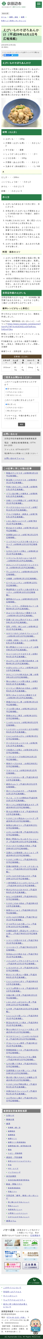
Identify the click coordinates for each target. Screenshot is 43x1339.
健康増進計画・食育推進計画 (19, 1146)
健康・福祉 (13, 17)
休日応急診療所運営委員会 (18, 1180)
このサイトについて (12, 1288)
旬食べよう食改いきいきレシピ (13, 21)
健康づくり (12, 1138)
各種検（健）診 (14, 1127)
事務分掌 (10, 1120)
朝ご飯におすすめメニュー (18, 1202)
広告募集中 (35, 1235)
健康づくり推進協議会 (17, 1142)
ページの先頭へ (34, 1283)
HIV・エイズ (13, 1168)
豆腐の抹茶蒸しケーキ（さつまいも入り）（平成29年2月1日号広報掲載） (22, 869)
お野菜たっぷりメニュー (18, 1213)
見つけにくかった (14, 395)
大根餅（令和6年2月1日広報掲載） (22, 579)
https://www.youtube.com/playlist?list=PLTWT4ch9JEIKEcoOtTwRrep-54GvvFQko (21, 326)
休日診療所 (11, 1176)
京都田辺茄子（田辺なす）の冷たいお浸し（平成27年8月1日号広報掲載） (22, 933)
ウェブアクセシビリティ (14, 1300)
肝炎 (10, 1165)
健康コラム (11, 1221)
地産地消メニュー (15, 1209)
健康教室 (11, 1135)
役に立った (11, 404)
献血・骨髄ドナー (14, 1184)
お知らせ (10, 1115)
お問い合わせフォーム (14, 458)
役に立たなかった (14, 411)
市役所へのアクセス (12, 1292)
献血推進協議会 (14, 1188)
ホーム (4, 17)
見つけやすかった (14, 389)
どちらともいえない (15, 392)
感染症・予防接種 (14, 1157)
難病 (10, 1150)
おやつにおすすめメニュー (18, 1217)
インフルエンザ (14, 1172)
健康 (23, 17)
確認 (21, 424)
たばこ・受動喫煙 (15, 1153)
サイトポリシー (10, 1296)
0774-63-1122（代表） (16, 1317)
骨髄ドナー (12, 1191)
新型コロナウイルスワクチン (19, 1161)
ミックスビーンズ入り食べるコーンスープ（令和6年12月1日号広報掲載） (22, 544)
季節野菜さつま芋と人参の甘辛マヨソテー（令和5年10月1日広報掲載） (22, 592)
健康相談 (11, 1131)
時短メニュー (13, 1206)
